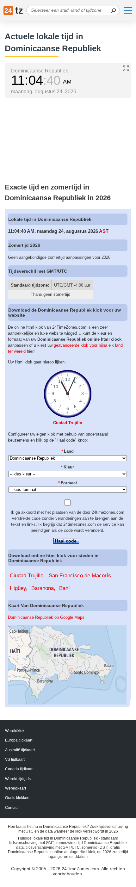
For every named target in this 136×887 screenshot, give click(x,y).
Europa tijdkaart (18, 740)
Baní (64, 588)
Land (67, 451)
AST (103, 231)
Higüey (18, 588)
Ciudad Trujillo (67, 422)
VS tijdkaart (15, 759)
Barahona (42, 588)
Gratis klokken (17, 798)
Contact (11, 807)
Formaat (67, 483)
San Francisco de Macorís (80, 576)
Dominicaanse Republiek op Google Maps (46, 617)
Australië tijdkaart (20, 750)
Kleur (67, 467)
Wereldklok (14, 731)
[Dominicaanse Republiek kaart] (67, 703)
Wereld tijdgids (18, 779)
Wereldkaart (15, 788)
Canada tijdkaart (19, 769)
